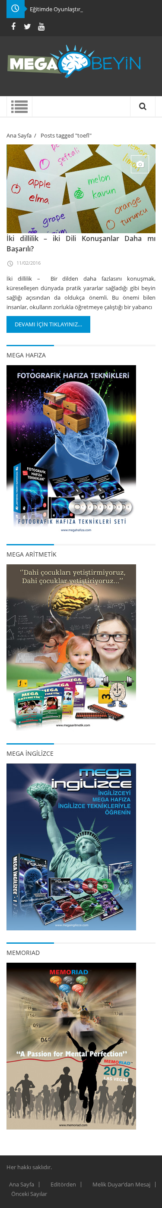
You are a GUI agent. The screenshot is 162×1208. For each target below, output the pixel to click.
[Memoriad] (71, 1045)
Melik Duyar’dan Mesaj (121, 1184)
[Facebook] (13, 26)
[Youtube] (41, 26)
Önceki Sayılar (29, 1194)
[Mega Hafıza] (71, 448)
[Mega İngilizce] (71, 846)
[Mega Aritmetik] (71, 647)
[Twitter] (27, 26)
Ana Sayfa (19, 135)
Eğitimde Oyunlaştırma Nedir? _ (70, 9)
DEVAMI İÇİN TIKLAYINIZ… (48, 324)
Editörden (63, 1184)
